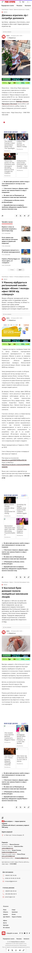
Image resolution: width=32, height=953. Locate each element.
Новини (5, 12)
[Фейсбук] (20, 933)
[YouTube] (24, 933)
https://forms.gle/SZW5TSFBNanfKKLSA (14, 460)
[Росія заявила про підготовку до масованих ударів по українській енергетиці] (25, 239)
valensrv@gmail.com (7, 848)
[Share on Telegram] (20, 950)
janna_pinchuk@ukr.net (8, 856)
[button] (3, 2)
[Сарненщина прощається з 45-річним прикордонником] (25, 251)
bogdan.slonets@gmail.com (9, 852)
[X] (22, 933)
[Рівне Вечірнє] (12, 2)
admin (7, 35)
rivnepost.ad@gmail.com (22, 858)
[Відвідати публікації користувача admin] (4, 37)
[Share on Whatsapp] (16, 950)
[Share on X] (12, 950)
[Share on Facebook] (8, 950)
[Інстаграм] (27, 933)
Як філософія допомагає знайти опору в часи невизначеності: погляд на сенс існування (15, 183)
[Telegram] (29, 933)
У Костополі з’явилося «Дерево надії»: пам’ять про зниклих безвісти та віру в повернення (15, 190)
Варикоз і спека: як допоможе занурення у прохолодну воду (9, 228)
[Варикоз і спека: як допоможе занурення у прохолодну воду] (25, 228)
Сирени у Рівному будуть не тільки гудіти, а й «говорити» (11, 260)
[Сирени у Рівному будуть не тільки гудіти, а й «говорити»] (25, 260)
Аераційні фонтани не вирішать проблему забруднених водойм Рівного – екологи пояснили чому (15, 207)
